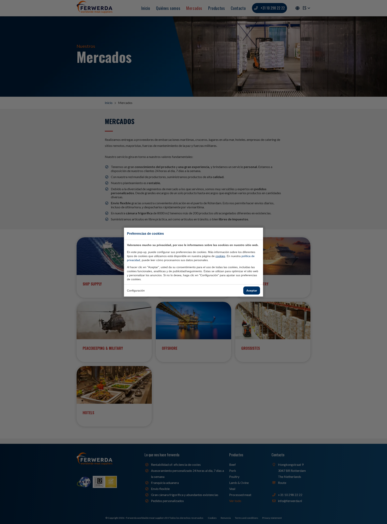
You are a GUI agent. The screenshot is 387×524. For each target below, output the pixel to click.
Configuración (136, 290)
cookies (220, 256)
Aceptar (251, 290)
